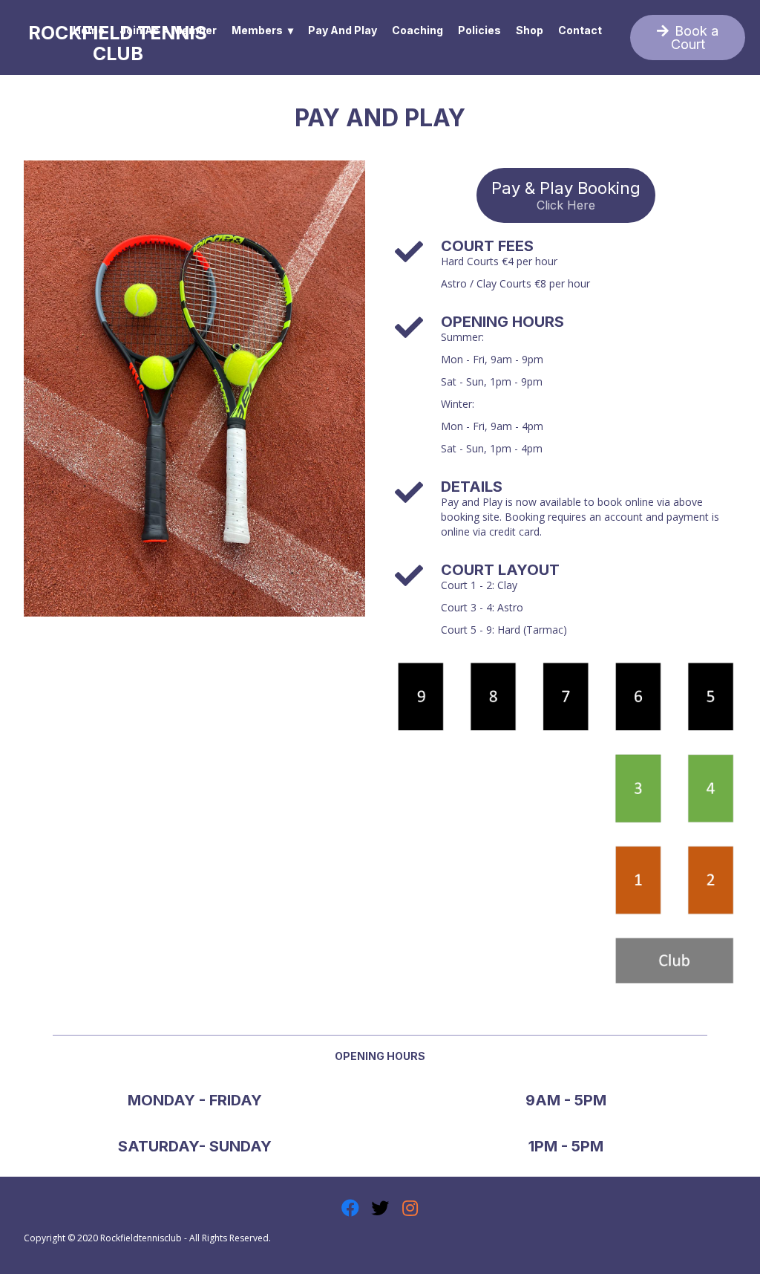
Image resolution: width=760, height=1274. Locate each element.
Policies (479, 30)
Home (89, 30)
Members (257, 30)
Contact (580, 30)
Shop (529, 30)
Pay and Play (342, 30)
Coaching (417, 30)
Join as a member (168, 30)
